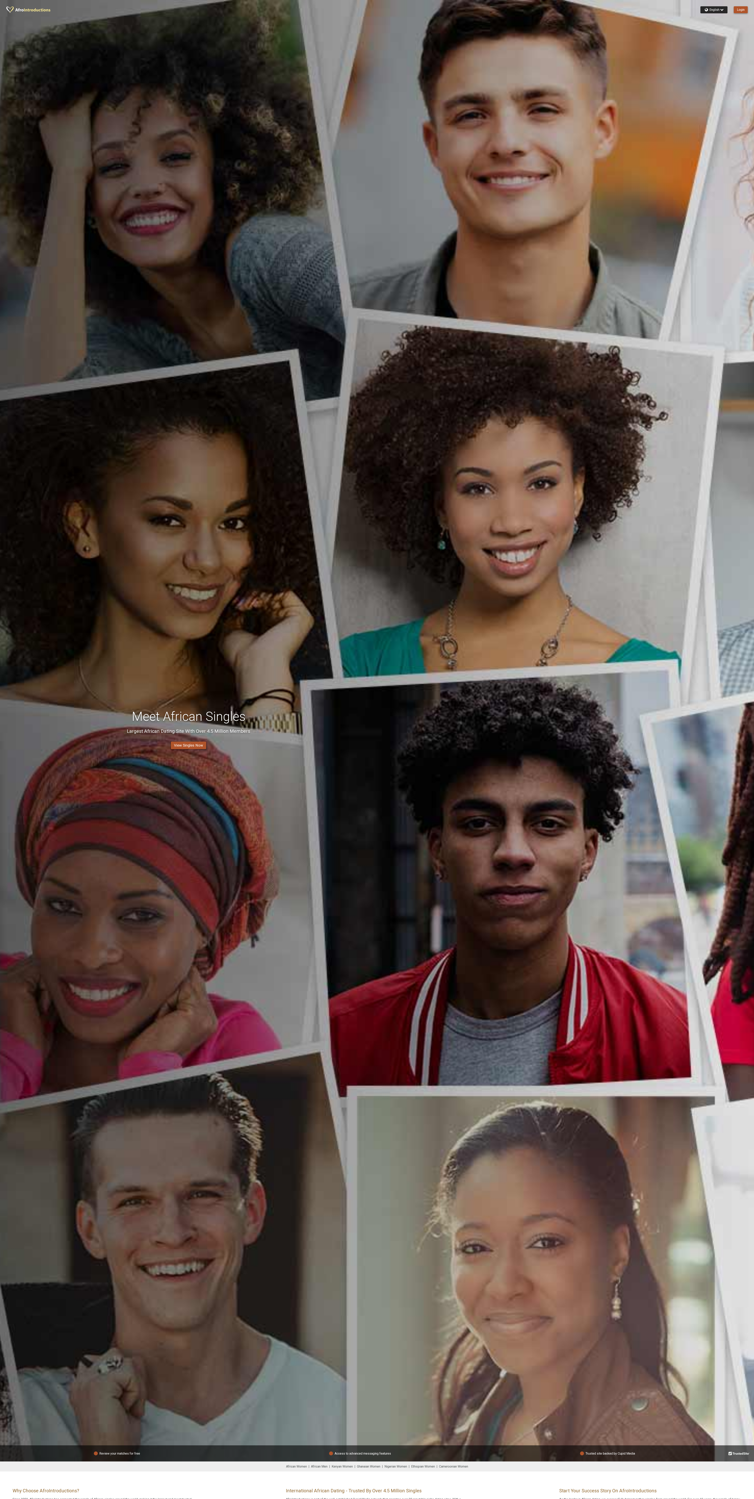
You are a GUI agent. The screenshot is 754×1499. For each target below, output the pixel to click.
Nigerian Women (395, 1466)
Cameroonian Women (453, 1466)
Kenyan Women (342, 1466)
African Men (319, 1466)
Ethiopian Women (423, 1466)
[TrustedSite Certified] (739, 1453)
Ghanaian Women (368, 1466)
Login (741, 10)
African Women (296, 1466)
